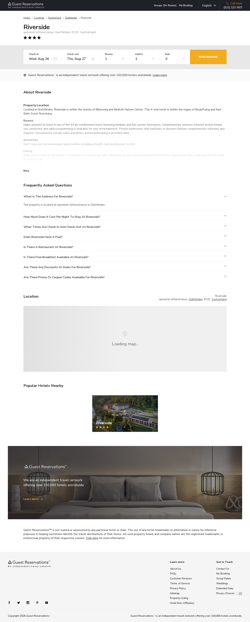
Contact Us (222, 569)
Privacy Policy (178, 588)
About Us (175, 569)
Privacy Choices (225, 593)
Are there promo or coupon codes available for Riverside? (64, 277)
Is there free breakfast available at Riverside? (56, 257)
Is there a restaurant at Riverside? (48, 247)
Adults (139, 54)
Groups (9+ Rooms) (165, 5)
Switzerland (54, 18)
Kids (167, 54)
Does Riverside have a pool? (43, 237)
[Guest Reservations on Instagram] (28, 602)
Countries (39, 18)
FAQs (173, 573)
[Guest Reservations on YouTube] (45, 602)
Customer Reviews (181, 578)
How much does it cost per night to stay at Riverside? (62, 217)
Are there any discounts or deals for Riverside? (57, 267)
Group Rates (223, 578)
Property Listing (179, 598)
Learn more (160, 75)
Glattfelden (71, 18)
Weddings (222, 583)
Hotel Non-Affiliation (182, 603)
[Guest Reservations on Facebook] (11, 602)
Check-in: (34, 54)
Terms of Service (180, 583)
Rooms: (109, 54)
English (207, 5)
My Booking (186, 5)
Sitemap (175, 593)
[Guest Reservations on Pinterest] (37, 602)
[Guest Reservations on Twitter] (19, 602)
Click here (92, 538)
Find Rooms (208, 57)
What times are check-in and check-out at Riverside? (62, 227)
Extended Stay (224, 588)
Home (26, 18)
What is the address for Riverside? (48, 197)
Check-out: (73, 54)
